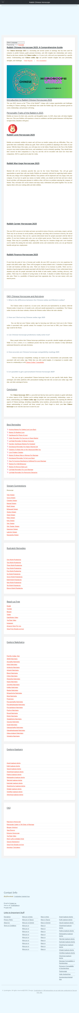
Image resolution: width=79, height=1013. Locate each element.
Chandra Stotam (12, 500)
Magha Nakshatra (12, 690)
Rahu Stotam (11, 518)
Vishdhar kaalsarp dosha (14, 792)
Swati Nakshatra (12, 724)
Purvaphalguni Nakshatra (15, 707)
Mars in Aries (45, 917)
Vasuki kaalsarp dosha (14, 769)
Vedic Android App (65, 974)
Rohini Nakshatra (12, 716)
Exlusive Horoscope (13, 833)
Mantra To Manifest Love (16, 432)
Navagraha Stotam (13, 535)
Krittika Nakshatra (12, 687)
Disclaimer (7, 917)
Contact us (12, 903)
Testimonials (63, 971)
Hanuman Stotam (12, 529)
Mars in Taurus (45, 920)
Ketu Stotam (11, 520)
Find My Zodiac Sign (13, 656)
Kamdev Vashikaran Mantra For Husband (22, 444)
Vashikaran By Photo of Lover (18, 435)
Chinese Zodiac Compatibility (35, 362)
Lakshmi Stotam (12, 532)
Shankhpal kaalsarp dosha (15, 772)
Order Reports (28, 61)
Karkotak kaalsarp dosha (14, 783)
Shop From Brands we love (15, 629)
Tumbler (9, 609)
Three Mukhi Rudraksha (14, 565)
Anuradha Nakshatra (13, 662)
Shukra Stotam (11, 512)
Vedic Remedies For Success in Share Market (23, 438)
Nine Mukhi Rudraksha (14, 582)
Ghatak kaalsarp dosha (14, 789)
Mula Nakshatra (12, 696)
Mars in (43, 925)
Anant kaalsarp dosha (13, 763)
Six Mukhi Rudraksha (13, 574)
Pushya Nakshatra (12, 710)
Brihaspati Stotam (12, 509)
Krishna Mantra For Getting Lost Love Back (22, 429)
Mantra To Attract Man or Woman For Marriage (23, 455)
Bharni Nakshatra (12, 673)
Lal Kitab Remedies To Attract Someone (21, 441)
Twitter (9, 614)
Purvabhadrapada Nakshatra (16, 704)
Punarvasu (10, 699)
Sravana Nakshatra (13, 722)
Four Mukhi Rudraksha (14, 568)
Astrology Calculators (13, 847)
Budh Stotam (11, 506)
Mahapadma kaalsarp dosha (16, 777)
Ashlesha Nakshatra (13, 667)
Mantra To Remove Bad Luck (18, 467)
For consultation (41, 61)
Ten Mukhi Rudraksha (14, 585)
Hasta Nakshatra (12, 682)
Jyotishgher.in (15, 905)
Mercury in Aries (27, 917)
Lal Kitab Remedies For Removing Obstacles (23, 472)
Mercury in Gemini (28, 923)
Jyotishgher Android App (22, 896)
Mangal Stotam (11, 503)
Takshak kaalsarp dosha (14, 780)
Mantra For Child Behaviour (17, 464)
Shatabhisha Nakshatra (14, 719)
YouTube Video (11, 620)
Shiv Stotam (10, 523)
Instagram (10, 623)
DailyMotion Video (12, 617)
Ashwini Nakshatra (13, 670)
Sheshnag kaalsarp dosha (15, 794)
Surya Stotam (11, 498)
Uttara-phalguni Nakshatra (15, 733)
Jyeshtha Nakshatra (13, 684)
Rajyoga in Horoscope (14, 822)
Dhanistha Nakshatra (13, 679)
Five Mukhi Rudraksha (14, 571)
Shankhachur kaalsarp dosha (16, 786)
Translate (21, 45)
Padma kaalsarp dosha (14, 774)
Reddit (9, 606)
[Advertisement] (39, 20)
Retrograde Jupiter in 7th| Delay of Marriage (20, 824)
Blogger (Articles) (12, 827)
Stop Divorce (11, 830)
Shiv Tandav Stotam (13, 526)
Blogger (9, 612)
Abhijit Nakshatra (12, 659)
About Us (7, 923)
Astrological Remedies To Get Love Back (22, 458)
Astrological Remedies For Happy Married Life (23, 447)
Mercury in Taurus (28, 920)
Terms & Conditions (10, 925)
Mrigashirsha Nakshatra (14, 693)
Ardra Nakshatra (12, 664)
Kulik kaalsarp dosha (13, 766)
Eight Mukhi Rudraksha (14, 580)
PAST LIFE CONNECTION (15, 839)
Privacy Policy (8, 920)
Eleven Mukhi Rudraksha (15, 588)
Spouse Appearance (13, 842)
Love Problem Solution (16, 452)
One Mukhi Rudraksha (14, 559)
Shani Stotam (11, 515)
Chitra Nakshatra (12, 676)
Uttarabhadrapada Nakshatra (16, 730)
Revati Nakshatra (12, 713)
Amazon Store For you (14, 626)
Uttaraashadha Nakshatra (15, 727)
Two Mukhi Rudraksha (14, 562)
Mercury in (25, 925)
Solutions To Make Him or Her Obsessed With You (25, 449)
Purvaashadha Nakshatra (15, 702)
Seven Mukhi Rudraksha (14, 577)
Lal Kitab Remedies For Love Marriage (21, 469)
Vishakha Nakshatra (13, 736)
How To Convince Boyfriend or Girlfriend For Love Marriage (27, 461)
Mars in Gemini (45, 923)
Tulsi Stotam (11, 495)
